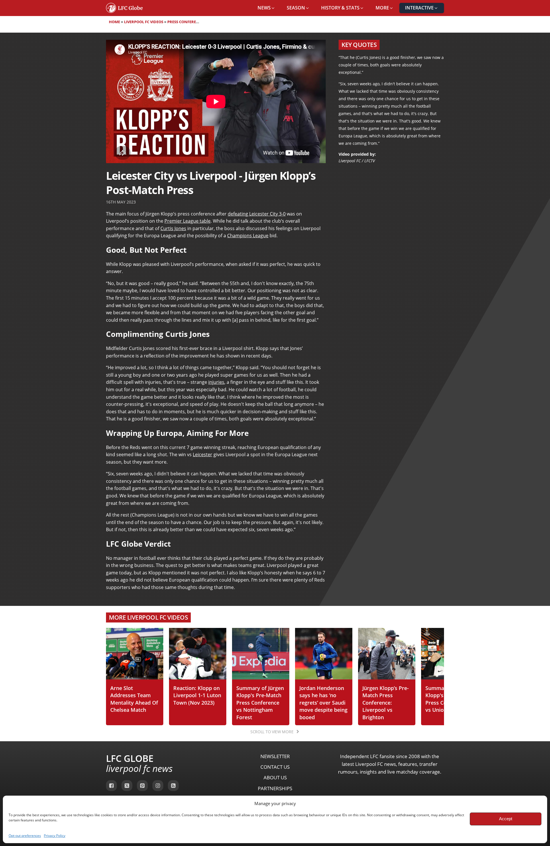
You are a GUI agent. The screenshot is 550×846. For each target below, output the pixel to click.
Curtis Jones (173, 228)
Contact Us (275, 767)
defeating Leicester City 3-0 (257, 214)
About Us (275, 777)
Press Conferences (186, 21)
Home (114, 21)
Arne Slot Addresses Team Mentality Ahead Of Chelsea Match (134, 698)
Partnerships (275, 788)
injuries (216, 382)
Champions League (247, 235)
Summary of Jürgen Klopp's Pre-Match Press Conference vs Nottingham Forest (260, 702)
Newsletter (275, 756)
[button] (266, 8)
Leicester (202, 454)
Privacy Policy (54, 835)
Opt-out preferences (25, 835)
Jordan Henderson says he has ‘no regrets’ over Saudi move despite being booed (323, 702)
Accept (505, 818)
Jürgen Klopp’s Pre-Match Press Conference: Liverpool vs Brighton (385, 702)
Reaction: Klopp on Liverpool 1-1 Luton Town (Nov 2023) (197, 695)
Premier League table (187, 221)
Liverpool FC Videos (143, 21)
